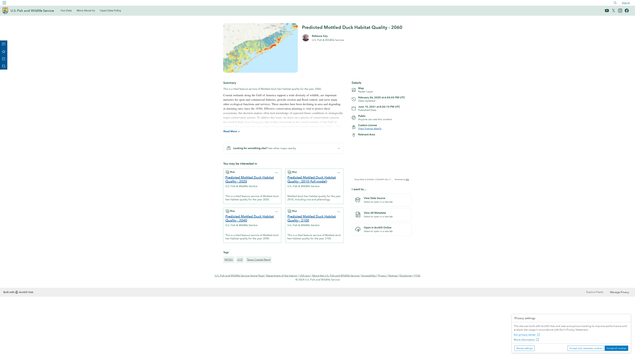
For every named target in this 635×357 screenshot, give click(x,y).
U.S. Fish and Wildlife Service (32, 11)
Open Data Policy (110, 10)
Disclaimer (406, 275)
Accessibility (369, 275)
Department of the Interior (282, 275)
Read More (230, 131)
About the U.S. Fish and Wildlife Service (336, 275)
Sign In (626, 2)
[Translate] (3, 66)
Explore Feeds (594, 292)
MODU (229, 259)
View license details (369, 128)
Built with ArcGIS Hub (18, 292)
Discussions (3, 44)
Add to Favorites (3, 51)
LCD (240, 259)
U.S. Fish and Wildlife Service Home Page (240, 275)
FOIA (417, 275)
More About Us (86, 10)
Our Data (66, 10)
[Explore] (382, 160)
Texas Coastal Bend (258, 259)
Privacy (382, 275)
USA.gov (305, 275)
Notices (393, 275)
